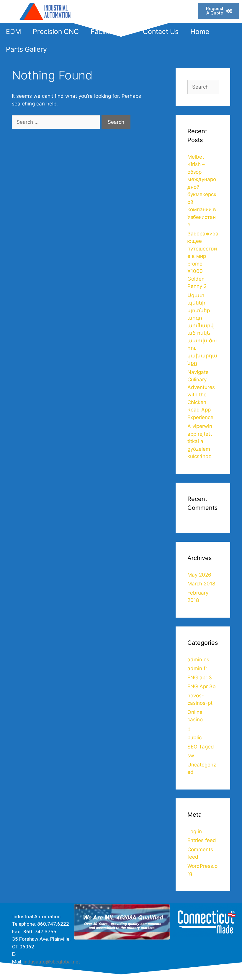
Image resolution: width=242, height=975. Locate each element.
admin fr (197, 668)
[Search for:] (57, 122)
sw (190, 755)
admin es (198, 660)
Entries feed (201, 840)
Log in (194, 831)
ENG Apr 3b (201, 686)
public (194, 737)
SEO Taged (200, 747)
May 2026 (199, 575)
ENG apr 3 (199, 678)
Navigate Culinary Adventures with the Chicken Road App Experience (201, 394)
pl (189, 729)
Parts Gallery (26, 49)
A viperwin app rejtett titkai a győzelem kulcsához (199, 441)
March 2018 (201, 584)
